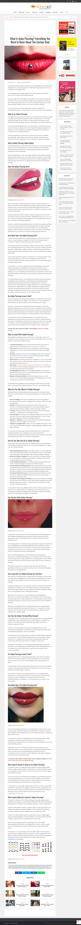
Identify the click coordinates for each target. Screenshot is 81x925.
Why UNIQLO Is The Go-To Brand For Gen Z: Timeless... (47, 905)
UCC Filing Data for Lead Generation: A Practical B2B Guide (67, 183)
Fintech (27, 12)
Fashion (11, 17)
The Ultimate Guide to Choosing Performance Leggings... (47, 895)
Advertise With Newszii (58, 923)
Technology (21, 12)
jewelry (23, 660)
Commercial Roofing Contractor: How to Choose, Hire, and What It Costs (66, 203)
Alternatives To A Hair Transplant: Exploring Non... (22, 905)
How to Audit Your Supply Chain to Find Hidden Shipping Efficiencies (66, 217)
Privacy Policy (50, 923)
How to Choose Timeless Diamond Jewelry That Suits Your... (22, 886)
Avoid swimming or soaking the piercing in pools (30, 365)
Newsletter (55, 12)
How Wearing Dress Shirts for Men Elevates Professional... (22, 895)
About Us (45, 923)
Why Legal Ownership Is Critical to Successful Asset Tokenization (66, 179)
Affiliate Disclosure (67, 923)
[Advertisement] (30, 26)
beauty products (14, 378)
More (62, 12)
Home (15, 12)
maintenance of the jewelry (15, 793)
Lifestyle (41, 12)
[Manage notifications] (78, 922)
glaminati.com (20, 859)
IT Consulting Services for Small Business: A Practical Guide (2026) (66, 188)
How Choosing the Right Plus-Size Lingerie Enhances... (47, 886)
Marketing (48, 12)
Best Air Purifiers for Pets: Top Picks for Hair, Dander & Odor (66, 212)
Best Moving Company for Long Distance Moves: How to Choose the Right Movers (67, 193)
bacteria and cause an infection (36, 346)
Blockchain (34, 12)
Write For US (74, 923)
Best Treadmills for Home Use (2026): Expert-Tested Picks (67, 221)
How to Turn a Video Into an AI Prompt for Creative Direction (65, 208)
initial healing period (18, 595)
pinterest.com (20, 200)
